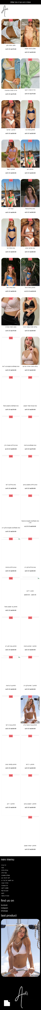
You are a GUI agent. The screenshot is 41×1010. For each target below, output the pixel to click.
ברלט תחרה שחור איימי (30, 327)
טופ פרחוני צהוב (30, 248)
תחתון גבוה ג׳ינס (11, 725)
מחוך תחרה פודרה (10, 327)
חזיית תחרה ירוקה (30, 90)
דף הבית (3, 865)
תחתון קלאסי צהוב (10, 764)
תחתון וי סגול (11, 169)
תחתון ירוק (30, 169)
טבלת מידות (4, 870)
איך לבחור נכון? (5, 878)
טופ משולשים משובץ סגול (11, 406)
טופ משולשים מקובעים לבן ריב (11, 527)
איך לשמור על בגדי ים (7, 880)
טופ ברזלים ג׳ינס (11, 484)
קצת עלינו (4, 873)
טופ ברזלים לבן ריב (30, 567)
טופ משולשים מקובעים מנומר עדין (30, 521)
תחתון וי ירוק (11, 804)
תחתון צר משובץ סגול (10, 606)
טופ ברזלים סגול (30, 208)
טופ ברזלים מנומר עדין (11, 445)
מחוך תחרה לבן (10, 45)
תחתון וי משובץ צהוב (30, 804)
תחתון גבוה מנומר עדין (30, 725)
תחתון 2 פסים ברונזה (30, 646)
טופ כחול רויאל (10, 287)
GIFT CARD (30, 591)
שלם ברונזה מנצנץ (30, 48)
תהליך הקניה (4, 883)
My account (4, 890)
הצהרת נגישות (5, 896)
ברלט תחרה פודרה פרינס (30, 366)
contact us (4, 885)
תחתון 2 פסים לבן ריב (30, 685)
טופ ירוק (10, 208)
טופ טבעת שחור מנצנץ (30, 406)
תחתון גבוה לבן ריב (11, 646)
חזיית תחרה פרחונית (11, 90)
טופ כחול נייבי (11, 248)
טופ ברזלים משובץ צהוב (30, 484)
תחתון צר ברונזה (11, 685)
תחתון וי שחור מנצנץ (30, 845)
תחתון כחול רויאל (30, 287)
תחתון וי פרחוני (10, 130)
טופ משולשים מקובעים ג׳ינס (10, 366)
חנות (2, 867)
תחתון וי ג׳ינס (30, 764)
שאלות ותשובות (5, 875)
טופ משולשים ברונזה (30, 445)
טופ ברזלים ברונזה (10, 567)
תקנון (2, 893)
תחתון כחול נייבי (30, 130)
